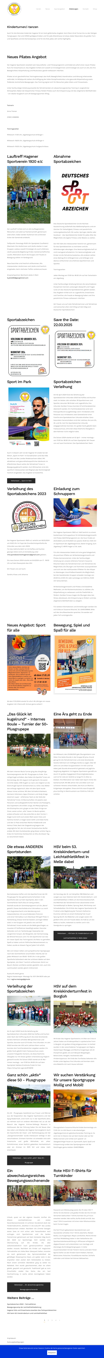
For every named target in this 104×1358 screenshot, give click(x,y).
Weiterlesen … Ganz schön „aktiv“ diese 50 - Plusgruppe (29, 1160)
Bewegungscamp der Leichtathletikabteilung (24, 1307)
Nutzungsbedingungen (15, 1342)
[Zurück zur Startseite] (14, 9)
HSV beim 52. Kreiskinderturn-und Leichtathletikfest (27, 1313)
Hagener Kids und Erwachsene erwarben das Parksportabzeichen (31, 1310)
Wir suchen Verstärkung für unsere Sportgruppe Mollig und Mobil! (74, 1080)
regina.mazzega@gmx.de (20, 979)
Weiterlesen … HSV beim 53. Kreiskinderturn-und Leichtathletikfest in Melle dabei (75, 935)
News (47, 9)
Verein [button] (38, 9)
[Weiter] (59, 1320)
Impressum (11, 1338)
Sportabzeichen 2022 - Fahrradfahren (21, 1304)
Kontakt (86, 9)
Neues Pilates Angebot (26, 57)
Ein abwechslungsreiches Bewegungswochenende (28, 1175)
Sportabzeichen (21, 319)
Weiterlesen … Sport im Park (21, 481)
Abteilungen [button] (73, 9)
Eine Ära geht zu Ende (73, 714)
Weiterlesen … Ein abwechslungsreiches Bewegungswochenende (28, 1287)
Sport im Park (19, 381)
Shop (95, 9)
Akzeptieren (52, 1352)
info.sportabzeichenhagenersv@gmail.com (23, 555)
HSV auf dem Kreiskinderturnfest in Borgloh (73, 991)
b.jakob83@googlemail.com (17, 278)
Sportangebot (59, 9)
